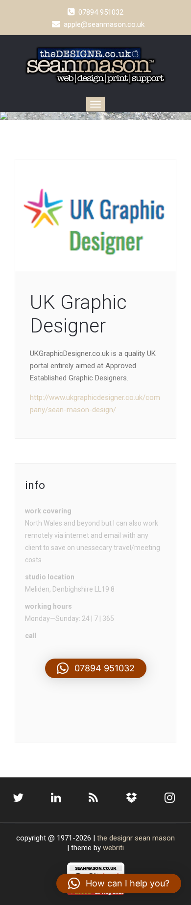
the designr (115, 838)
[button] (95, 668)
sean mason (155, 838)
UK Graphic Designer (78, 314)
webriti (113, 847)
